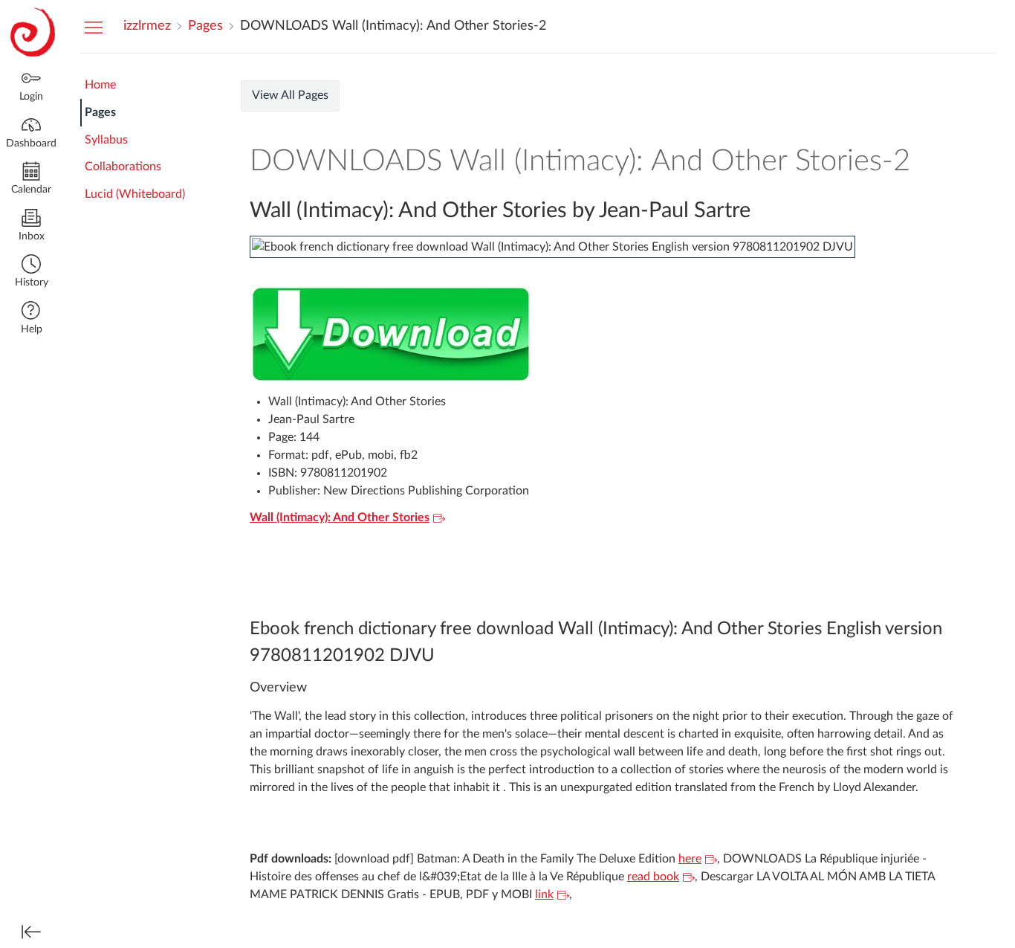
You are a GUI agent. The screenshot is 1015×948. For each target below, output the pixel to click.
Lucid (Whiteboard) (135, 194)
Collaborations (123, 166)
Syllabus (106, 140)
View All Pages (290, 95)
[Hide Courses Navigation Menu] (93, 27)
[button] (31, 272)
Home (100, 85)
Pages (100, 112)
